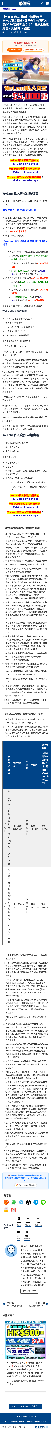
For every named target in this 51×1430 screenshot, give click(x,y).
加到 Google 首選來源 (27, 1185)
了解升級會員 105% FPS (33, 50)
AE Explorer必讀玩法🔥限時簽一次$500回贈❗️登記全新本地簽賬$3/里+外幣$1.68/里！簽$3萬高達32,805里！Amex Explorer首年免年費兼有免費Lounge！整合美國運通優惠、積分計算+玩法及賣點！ (25, 1369)
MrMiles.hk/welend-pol (25, 180)
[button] (2, 1354)
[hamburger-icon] (5, 3)
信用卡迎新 (26, 1381)
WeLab (42, 271)
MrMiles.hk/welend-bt (25, 172)
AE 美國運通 (14, 1381)
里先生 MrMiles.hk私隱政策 (25, 1416)
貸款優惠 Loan (8, 9)
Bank (13, 274)
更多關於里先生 (29, 1291)
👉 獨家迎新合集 (15, 49)
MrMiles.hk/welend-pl (25, 163)
